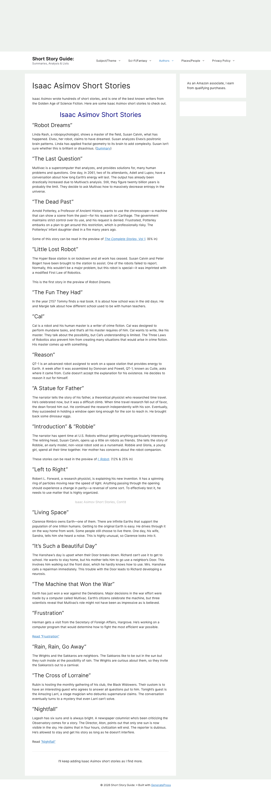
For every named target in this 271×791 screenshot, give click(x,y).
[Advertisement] (110, 26)
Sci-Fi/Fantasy (137, 60)
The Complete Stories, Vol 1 (125, 239)
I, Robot (103, 459)
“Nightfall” (48, 742)
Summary (103, 148)
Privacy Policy (221, 60)
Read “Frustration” (45, 636)
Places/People (190, 60)
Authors (164, 60)
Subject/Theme (106, 60)
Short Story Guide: (53, 58)
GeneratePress (161, 785)
